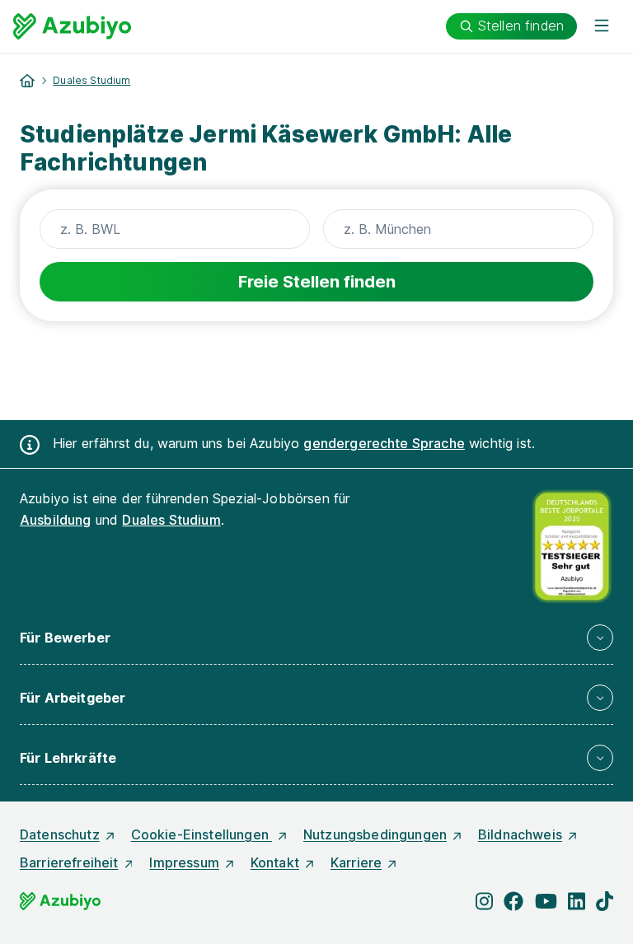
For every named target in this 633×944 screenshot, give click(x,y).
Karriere (356, 862)
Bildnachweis (520, 834)
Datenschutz (60, 834)
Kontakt (275, 862)
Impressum (183, 862)
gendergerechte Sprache (384, 443)
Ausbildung (55, 520)
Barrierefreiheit (69, 862)
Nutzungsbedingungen (375, 834)
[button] (316, 637)
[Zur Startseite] (72, 26)
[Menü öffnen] (602, 26)
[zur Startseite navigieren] (27, 80)
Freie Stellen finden (317, 282)
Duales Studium (91, 80)
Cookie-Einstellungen (201, 834)
